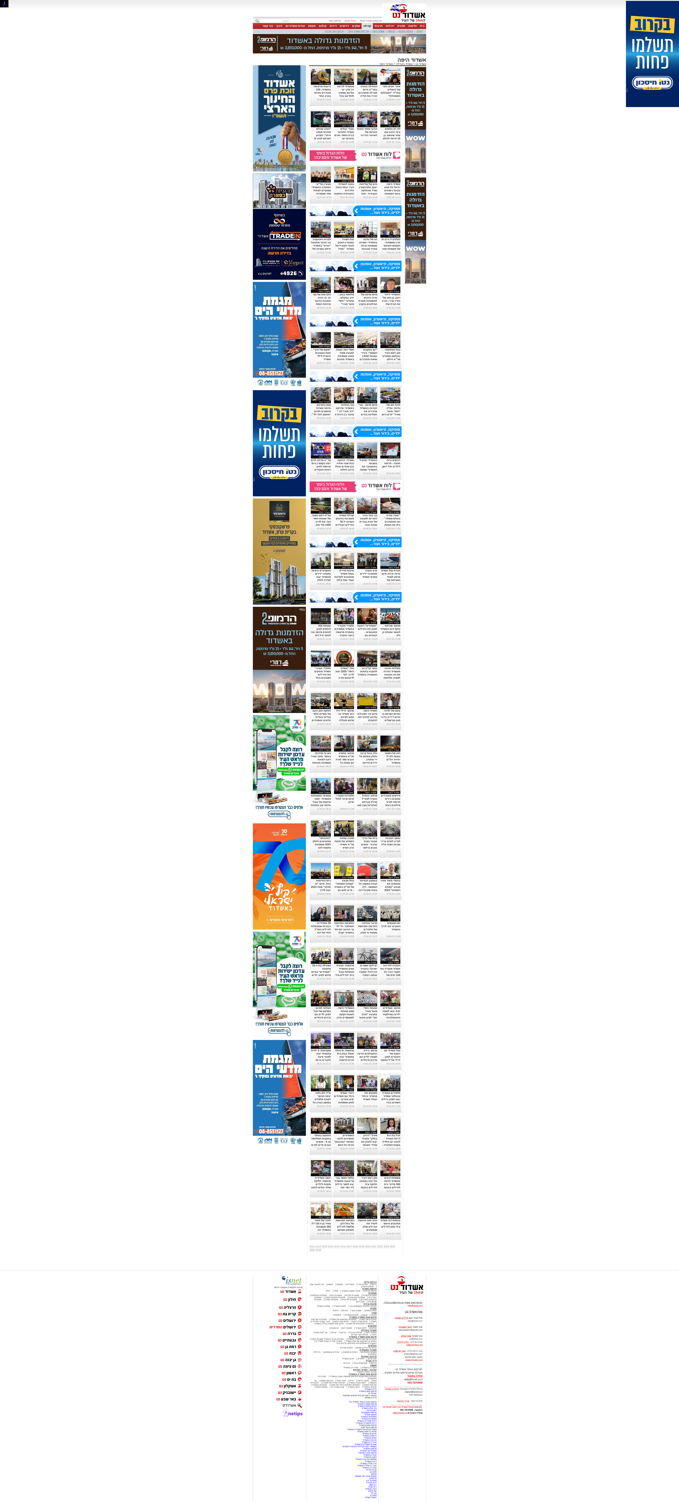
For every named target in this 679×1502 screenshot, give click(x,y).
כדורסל (345, 1310)
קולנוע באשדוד (323, 1306)
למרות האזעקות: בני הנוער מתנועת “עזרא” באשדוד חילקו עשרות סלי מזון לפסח (321, 245)
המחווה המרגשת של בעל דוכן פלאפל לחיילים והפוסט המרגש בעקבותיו (345, 1226)
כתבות (374, 1315)
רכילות (390, 25)
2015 (336, 1246)
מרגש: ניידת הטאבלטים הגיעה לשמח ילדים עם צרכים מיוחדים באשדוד (367, 1057)
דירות (333, 25)
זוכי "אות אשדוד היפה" (358, 31)
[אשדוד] (404, 22)
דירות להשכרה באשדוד (366, 1423)
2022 (380, 1246)
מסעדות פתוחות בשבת (335, 1297)
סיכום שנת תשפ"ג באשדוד (363, 1317)
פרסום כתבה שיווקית (367, 1453)
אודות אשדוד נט (295, 25)
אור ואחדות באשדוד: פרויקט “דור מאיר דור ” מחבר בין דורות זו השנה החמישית (344, 411)
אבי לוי (374, 1493)
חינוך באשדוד (353, 1387)
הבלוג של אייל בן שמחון (366, 1347)
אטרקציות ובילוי (360, 1363)
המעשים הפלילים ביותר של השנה (345, 1385)
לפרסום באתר (335, 21)
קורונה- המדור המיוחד (367, 1372)
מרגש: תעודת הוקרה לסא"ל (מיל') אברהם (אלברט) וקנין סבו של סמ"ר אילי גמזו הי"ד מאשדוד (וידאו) (367, 805)
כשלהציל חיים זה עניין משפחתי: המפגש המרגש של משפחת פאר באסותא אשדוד (390, 245)
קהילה (367, 25)
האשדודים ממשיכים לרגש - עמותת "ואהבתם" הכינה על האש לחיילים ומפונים (344, 1142)
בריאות (391, 31)
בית (422, 25)
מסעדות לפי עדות (349, 1299)
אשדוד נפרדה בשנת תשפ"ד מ (328, 1341)
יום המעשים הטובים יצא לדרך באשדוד (390, 926)
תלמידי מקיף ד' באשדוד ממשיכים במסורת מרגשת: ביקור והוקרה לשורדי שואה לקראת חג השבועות (344, 635)
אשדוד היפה (378, 31)
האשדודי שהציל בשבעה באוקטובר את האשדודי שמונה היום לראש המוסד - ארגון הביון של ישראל (367, 470)
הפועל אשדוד (371, 1497)
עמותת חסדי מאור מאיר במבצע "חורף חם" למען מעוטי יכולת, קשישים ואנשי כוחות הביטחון (368, 1017)
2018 (355, 1246)
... (376, 138)
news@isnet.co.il (413, 1360)
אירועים (373, 1328)
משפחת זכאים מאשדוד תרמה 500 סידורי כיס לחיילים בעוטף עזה (392, 1184)
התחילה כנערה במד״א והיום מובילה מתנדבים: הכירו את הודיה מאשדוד (367, 93)
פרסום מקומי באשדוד (367, 1404)
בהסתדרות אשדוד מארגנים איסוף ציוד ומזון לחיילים (390, 1223)
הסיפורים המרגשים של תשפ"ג (343, 1319)
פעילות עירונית (406, 31)
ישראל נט (372, 1393)
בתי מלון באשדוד (369, 1408)
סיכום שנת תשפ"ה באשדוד (363, 1374)
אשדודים (350, 1284)
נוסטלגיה (337, 1315)
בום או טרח (363, 1284)
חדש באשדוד (348, 1358)
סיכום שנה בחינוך (359, 1321)
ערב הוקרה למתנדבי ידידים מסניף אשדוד (368, 573)
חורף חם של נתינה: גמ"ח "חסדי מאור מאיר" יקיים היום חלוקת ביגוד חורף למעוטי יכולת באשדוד (390, 414)
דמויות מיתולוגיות (350, 1352)
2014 (330, 1246)
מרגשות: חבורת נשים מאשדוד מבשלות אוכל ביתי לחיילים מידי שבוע (344, 972)
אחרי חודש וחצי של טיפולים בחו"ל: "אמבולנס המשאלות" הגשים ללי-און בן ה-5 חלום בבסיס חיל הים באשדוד (390, 96)
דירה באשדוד (371, 1461)
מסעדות (372, 1293)
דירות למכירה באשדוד (367, 1421)
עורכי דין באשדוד (350, 1367)
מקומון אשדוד (370, 1414)
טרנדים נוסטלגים (331, 1352)
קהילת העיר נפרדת (334, 31)
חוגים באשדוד (339, 1306)
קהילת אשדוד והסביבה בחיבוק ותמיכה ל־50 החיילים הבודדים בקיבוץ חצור (344, 521)
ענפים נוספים (371, 1310)
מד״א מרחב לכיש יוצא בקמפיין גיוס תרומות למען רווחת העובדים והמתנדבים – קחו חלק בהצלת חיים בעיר (321, 470)
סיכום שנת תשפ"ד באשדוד (363, 1336)
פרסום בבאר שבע (369, 1427)
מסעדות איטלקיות (319, 1295)
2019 (361, 1246)
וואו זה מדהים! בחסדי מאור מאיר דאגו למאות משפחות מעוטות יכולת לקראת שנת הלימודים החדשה (321, 763)
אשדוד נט (420, 63)
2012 (318, 1246)
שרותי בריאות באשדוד (367, 1431)
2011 (312, 1246)
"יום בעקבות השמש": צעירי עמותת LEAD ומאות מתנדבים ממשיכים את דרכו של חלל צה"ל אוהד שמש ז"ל (367, 359)
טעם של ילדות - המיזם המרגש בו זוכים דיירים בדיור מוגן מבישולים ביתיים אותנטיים (390, 717)
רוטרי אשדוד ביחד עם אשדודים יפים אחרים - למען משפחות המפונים (344, 1099)
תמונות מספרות (351, 1315)
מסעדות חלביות (352, 1295)
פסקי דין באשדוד (369, 1367)
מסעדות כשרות (331, 1299)
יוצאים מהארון (367, 1286)
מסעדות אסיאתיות (357, 1297)
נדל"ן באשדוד (370, 1389)
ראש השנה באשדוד (357, 1382)
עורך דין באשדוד (369, 1467)
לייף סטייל (371, 1361)
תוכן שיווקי (372, 1358)
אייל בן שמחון (371, 1397)
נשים (374, 1380)
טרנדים (346, 1363)
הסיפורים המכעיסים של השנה (360, 1323)
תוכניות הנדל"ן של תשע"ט (333, 1382)
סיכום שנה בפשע (341, 1321)
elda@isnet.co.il (414, 1345)
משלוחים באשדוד (369, 1416)
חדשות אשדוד (369, 1288)
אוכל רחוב (360, 1301)
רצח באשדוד (371, 1489)
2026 (318, 1250)
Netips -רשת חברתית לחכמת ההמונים (360, 1446)
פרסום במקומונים (369, 1412)
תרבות (379, 25)
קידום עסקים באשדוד (367, 1406)
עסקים (356, 25)
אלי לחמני (372, 1491)
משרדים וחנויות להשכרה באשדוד (362, 1429)
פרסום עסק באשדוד (367, 1391)
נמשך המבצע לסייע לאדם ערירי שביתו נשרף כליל (390, 841)
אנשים (330, 1284)
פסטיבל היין (371, 1480)
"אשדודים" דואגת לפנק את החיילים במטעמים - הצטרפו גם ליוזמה (367, 632)
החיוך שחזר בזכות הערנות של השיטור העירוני (367, 132)
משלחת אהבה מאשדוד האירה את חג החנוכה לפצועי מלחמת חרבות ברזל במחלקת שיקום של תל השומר (391, 678)
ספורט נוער (356, 1310)
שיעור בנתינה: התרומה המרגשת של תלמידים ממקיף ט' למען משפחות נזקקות (367, 929)
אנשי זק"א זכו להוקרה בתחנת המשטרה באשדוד (367, 671)
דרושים (344, 25)
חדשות (412, 25)
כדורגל (335, 1310)
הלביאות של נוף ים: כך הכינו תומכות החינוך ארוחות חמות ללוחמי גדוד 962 (322, 301)
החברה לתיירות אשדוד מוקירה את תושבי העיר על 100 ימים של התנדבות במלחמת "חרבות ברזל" (390, 975)
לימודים (360, 1358)
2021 (374, 1246)
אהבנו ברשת (363, 1380)
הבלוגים (372, 1345)
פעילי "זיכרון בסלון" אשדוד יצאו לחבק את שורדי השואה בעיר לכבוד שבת (368, 1142)
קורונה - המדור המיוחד (365, 1369)
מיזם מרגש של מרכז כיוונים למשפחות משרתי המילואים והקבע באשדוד (367, 301)
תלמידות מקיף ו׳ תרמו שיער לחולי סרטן (344, 798)
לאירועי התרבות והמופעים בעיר (363, 1306)
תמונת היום (347, 1328)
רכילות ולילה (370, 1282)
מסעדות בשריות (369, 1295)
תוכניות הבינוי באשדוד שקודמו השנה (327, 1339)
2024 (392, 1246)
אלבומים (372, 1326)
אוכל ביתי (372, 1297)
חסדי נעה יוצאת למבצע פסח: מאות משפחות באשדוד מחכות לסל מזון (345, 356)
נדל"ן (328, 1291)
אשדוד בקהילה (404, 63)
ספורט (401, 25)
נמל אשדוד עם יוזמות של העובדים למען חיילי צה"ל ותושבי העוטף (390, 1057)
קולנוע (323, 25)
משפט (312, 25)
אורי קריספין (399, 1351)
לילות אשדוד (361, 1328)
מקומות (339, 1284)
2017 (349, 1246)
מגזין (374, 1312)
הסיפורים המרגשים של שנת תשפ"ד (361, 1341)
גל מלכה (373, 1478)
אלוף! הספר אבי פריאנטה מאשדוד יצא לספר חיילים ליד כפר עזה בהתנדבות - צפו (344, 1184)
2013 (324, 1246)
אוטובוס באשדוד (319, 1385)
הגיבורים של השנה (368, 1319)
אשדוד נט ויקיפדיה (368, 1450)
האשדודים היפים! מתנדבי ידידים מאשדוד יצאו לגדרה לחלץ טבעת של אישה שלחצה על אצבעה (321, 580)
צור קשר (268, 25)
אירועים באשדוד (369, 1433)
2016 (343, 1246)
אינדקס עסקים (326, 1380)
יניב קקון (373, 1484)
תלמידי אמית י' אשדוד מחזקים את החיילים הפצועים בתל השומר (322, 674)
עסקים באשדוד (321, 1387)
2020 (367, 1246)
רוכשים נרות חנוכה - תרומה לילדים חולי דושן (391, 463)
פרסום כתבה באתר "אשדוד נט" (363, 1402)
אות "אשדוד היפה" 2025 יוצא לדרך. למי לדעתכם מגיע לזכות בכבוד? (344, 674)
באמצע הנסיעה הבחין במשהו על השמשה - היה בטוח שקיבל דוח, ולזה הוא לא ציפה (367, 887)
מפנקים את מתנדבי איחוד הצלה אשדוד (369, 1096)
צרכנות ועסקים (369, 1356)
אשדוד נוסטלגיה (368, 1350)
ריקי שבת (372, 1487)
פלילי (336, 1291)
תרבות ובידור (370, 1304)
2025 (312, 1250)
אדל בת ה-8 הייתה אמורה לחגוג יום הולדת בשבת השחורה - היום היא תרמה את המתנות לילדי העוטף (390, 1145)
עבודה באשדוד (370, 1455)
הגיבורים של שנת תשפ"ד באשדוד (361, 1339)
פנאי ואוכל (341, 1380)
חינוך (279, 25)
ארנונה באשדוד (370, 1440)
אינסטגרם (334, 1328)
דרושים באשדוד (369, 1436)
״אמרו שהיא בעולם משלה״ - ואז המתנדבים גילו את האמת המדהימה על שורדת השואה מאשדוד (391, 525)
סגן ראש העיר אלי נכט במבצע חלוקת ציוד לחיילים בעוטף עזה (368, 1184)
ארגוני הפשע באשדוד (350, 1291)
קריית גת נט (371, 1470)
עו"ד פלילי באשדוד (368, 1463)
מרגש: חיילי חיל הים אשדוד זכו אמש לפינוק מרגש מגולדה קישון (345, 717)
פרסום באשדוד (370, 1448)
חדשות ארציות (370, 1291)
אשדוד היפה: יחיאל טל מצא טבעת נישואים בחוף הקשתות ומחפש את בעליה (390, 190)
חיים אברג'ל (371, 1482)
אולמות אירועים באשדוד (366, 1459)
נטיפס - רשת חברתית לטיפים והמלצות (360, 1395)
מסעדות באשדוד (369, 1419)
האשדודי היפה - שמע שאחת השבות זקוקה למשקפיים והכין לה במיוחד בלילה (344, 1014)
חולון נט (373, 1472)
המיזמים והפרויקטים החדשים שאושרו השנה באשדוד (353, 1376)
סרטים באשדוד (370, 1387)
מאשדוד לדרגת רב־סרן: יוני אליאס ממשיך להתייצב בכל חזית (345, 93)
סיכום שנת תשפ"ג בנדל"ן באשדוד (329, 1323)
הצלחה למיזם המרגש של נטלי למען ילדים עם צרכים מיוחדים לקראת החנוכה (322, 1014)
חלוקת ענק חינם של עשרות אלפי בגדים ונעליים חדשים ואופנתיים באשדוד (321, 717)
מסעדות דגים (336, 1295)
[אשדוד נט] (402, 1295)
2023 (386, 1246)
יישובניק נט (371, 1410)
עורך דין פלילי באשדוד (367, 1465)
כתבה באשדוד (370, 1457)
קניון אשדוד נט (337, 1387)
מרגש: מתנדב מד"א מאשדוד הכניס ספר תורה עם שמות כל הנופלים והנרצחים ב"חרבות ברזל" (345, 763)
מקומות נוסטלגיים (368, 1352)
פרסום (373, 1474)
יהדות (351, 1380)
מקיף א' (373, 1495)
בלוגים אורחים (346, 1347)
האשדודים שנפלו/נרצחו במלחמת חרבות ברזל (356, 1343)
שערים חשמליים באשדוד (366, 1444)
